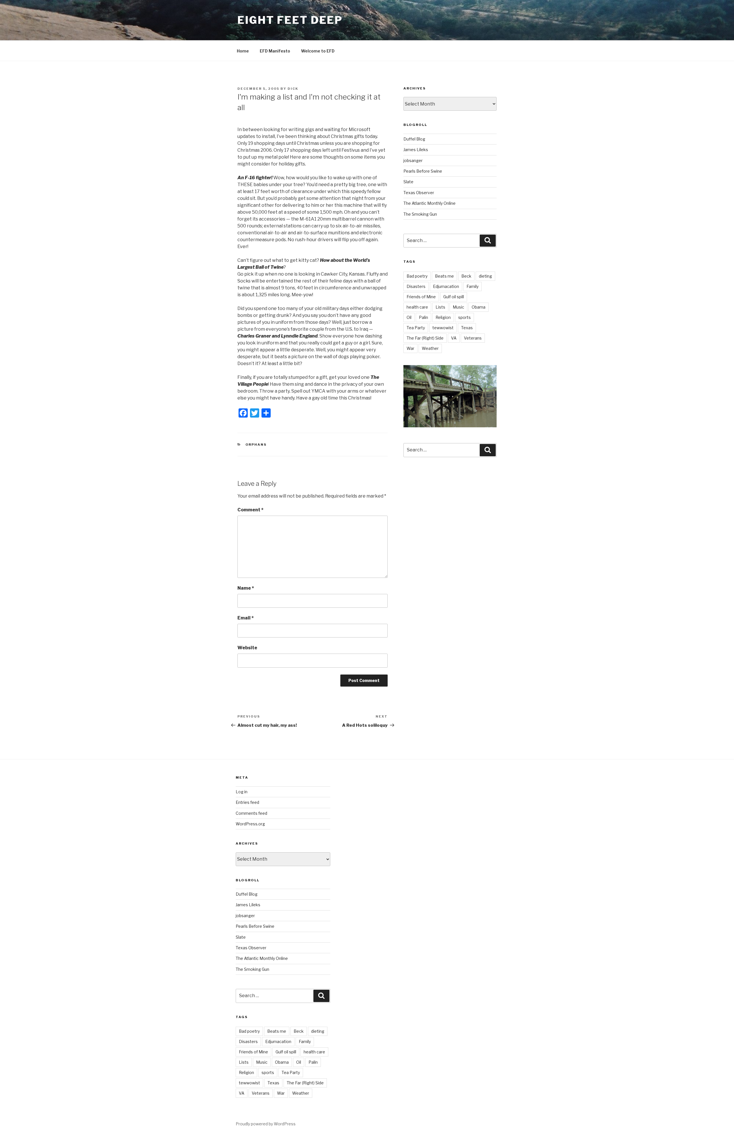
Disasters (416, 286)
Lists (440, 307)
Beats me (444, 276)
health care (417, 307)
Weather (430, 348)
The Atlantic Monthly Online (429, 203)
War (410, 348)
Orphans (256, 445)
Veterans (473, 338)
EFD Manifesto (275, 50)
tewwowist (443, 327)
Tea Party (416, 327)
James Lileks (415, 149)
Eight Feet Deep (290, 20)
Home (243, 50)
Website (247, 647)
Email (245, 618)
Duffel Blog (414, 139)
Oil (409, 317)
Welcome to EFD (318, 50)
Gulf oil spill (453, 296)
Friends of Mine (421, 296)
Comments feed (251, 813)
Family (472, 286)
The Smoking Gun (420, 214)
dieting (485, 276)
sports (464, 317)
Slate (408, 181)
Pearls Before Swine (422, 171)
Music (458, 307)
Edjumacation (446, 286)
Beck (466, 276)
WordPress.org (250, 823)
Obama (478, 307)
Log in (241, 791)
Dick (293, 89)
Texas (467, 327)
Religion (443, 317)
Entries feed (247, 802)
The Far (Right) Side (425, 338)
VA (453, 338)
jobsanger (413, 160)
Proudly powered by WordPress (266, 1123)
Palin (423, 317)
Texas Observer (418, 192)
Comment (250, 509)
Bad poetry (417, 276)
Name (245, 588)
